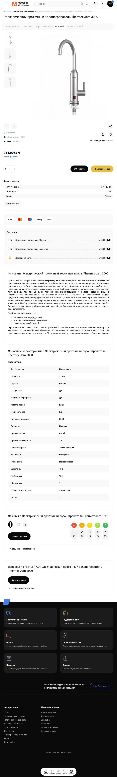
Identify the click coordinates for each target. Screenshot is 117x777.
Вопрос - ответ (75, 26)
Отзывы (59, 26)
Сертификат (9, 731)
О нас (6, 712)
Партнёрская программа (15, 735)
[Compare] (103, 134)
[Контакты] (95, 4)
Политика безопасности (15, 720)
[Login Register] (103, 4)
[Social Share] (110, 126)
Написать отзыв (19, 536)
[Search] (82, 4)
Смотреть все (12, 204)
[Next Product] (14, 126)
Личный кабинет (49, 712)
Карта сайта (9, 742)
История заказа (48, 716)
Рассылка (46, 723)
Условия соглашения (13, 723)
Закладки (45, 720)
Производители (11, 727)
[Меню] (7, 4)
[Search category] (36, 4)
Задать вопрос (19, 580)
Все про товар (12, 26)
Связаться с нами (49, 727)
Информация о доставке (15, 716)
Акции (6, 738)
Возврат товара (48, 731)
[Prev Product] (7, 126)
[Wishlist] (110, 134)
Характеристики (43, 26)
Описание (27, 26)
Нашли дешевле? (11, 157)
